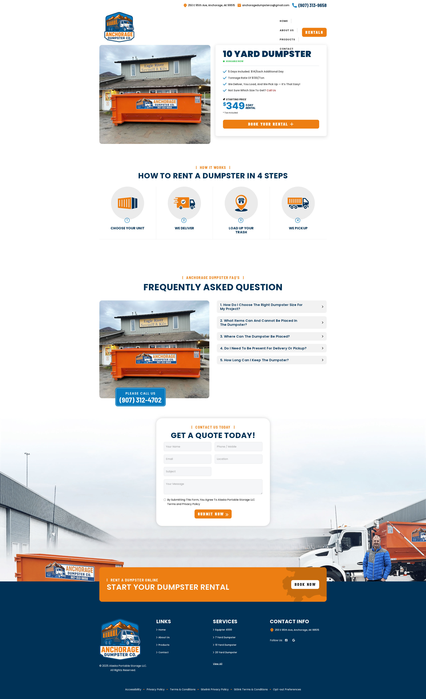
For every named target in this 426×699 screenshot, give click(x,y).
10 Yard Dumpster (225, 645)
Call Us (271, 90)
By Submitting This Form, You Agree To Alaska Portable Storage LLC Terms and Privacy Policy (211, 502)
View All (217, 664)
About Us (287, 30)
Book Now (305, 584)
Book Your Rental (268, 124)
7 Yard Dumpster (225, 637)
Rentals (314, 32)
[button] (272, 306)
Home (284, 21)
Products (287, 39)
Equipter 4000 (223, 629)
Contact (287, 48)
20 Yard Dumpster (226, 652)
